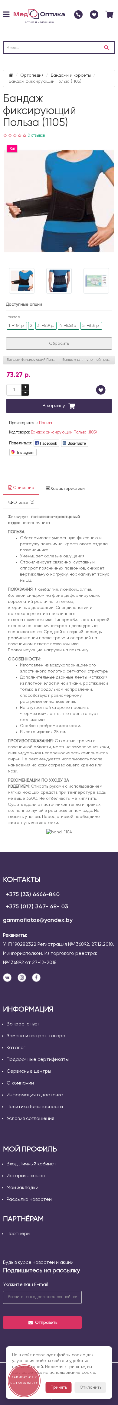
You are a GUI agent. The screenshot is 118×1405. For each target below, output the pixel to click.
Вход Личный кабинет (32, 1164)
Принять (59, 1387)
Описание (23, 488)
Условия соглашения (30, 1118)
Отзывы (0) (23, 502)
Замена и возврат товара (36, 1036)
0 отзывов (36, 136)
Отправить (46, 1322)
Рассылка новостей (29, 1199)
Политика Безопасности (35, 1106)
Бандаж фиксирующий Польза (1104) (33, 360)
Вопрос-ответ (23, 1024)
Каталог (16, 1047)
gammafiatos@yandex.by (38, 920)
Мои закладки (22, 1187)
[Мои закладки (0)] (94, 14)
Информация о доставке (35, 1095)
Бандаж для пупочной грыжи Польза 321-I (88, 360)
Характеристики (68, 489)
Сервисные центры (29, 1071)
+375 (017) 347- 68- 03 (37, 906)
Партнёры (18, 1233)
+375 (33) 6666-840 (33, 894)
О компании (20, 1083)
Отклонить (90, 1387)
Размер (13, 317)
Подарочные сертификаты (38, 1059)
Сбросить (59, 343)
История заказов (25, 1176)
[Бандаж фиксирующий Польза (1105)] (59, 201)
